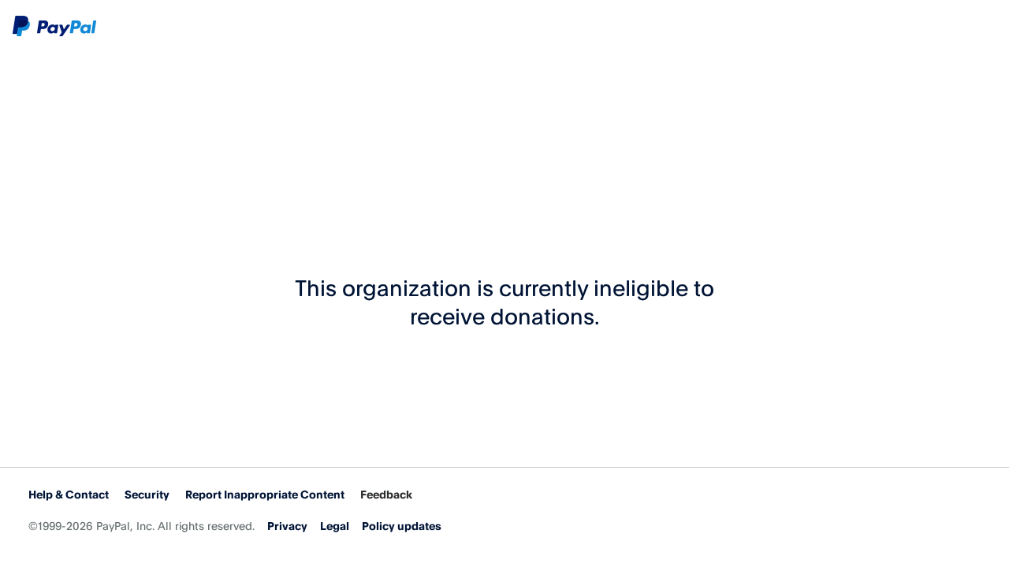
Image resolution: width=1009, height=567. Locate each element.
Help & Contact (68, 494)
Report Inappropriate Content (264, 494)
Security (147, 494)
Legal (334, 525)
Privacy (287, 525)
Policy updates (401, 525)
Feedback (386, 494)
